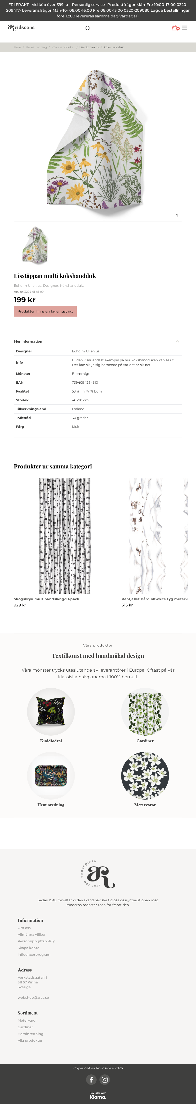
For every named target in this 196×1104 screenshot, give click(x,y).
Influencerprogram (34, 954)
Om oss (24, 928)
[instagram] (104, 1079)
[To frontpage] (21, 28)
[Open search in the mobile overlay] (88, 28)
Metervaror (27, 1020)
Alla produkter (30, 1040)
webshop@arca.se (33, 997)
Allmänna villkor (32, 934)
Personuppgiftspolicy (36, 941)
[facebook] (91, 1079)
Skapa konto (28, 948)
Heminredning (36, 47)
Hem (17, 47)
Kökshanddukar (63, 47)
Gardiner (25, 1027)
